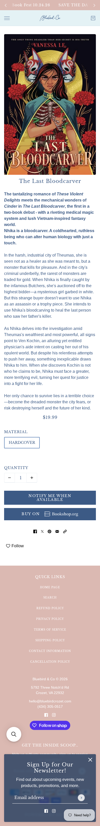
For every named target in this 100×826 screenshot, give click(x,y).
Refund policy (50, 608)
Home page (50, 587)
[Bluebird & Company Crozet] (50, 18)
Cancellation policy (50, 661)
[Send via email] (57, 531)
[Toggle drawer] (7, 18)
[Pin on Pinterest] (49, 531)
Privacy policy (50, 619)
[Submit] (81, 797)
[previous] (5, 5)
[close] (90, 759)
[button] (65, 531)
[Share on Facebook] (35, 531)
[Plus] (31, 478)
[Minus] (9, 478)
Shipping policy (50, 640)
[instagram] (54, 811)
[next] (94, 5)
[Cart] (93, 18)
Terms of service (50, 629)
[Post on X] (42, 531)
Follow (18, 546)
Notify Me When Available (49, 498)
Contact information (50, 651)
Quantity (16, 467)
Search (50, 597)
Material (16, 432)
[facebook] (46, 811)
